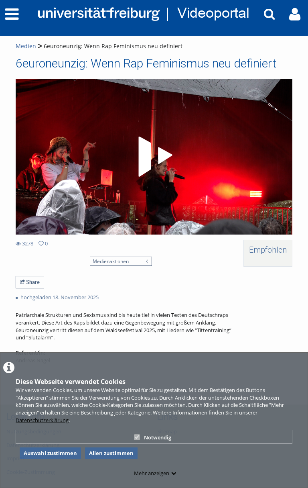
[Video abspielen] (154, 157)
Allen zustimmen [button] (111, 453)
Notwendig (157, 437)
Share (32, 282)
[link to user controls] (295, 14)
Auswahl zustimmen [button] (50, 453)
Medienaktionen (111, 261)
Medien (26, 46)
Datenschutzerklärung (42, 420)
